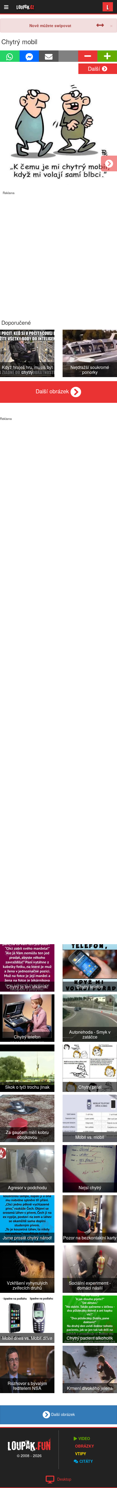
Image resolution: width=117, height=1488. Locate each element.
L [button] (108, 6)
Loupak (25, 6)
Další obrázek (53, 391)
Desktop (64, 1479)
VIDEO (84, 1438)
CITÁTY (86, 1461)
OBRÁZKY (84, 1446)
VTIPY (80, 1453)
